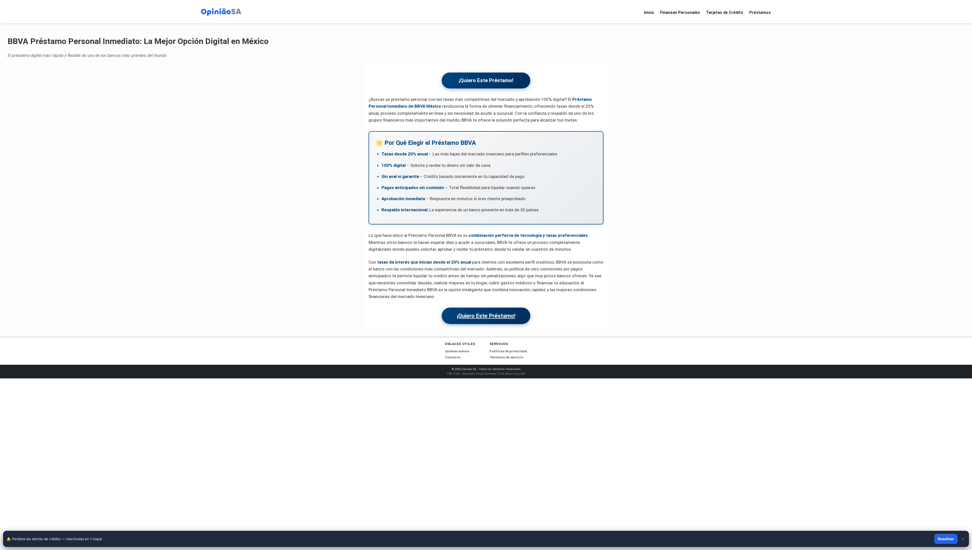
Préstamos (760, 12)
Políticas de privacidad (508, 351)
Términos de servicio (506, 357)
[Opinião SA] (221, 12)
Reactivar (946, 539)
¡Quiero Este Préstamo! (486, 80)
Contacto (452, 357)
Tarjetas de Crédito (724, 12)
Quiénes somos (457, 351)
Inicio (649, 12)
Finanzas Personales (680, 12)
